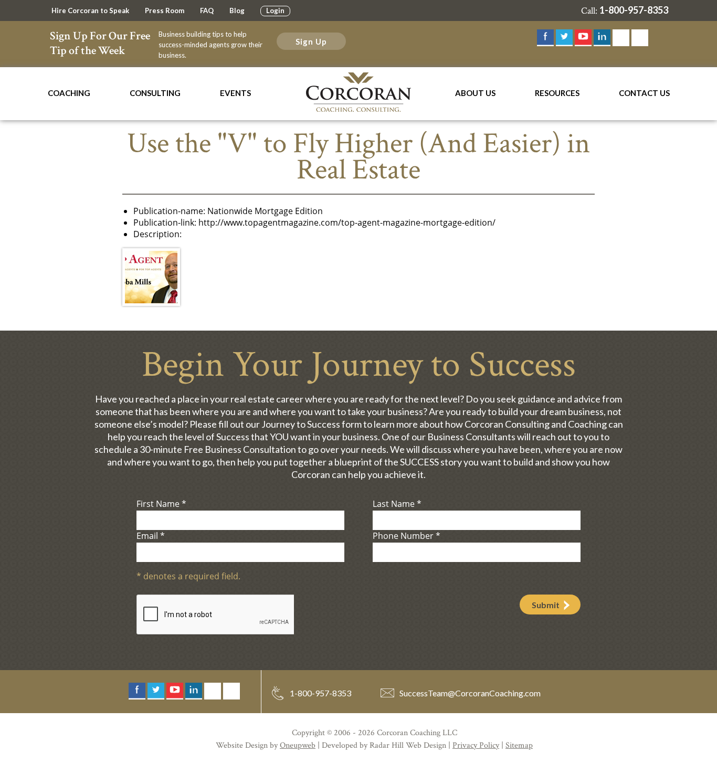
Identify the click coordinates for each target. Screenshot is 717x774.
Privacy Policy (475, 745)
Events (235, 93)
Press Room (164, 10)
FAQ (207, 10)
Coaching (69, 93)
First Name (161, 504)
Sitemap (519, 745)
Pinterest (639, 37)
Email (150, 536)
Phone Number (406, 536)
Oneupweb (297, 745)
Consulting (155, 93)
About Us (475, 93)
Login (275, 10)
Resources (557, 93)
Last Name (397, 504)
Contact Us (644, 93)
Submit (546, 605)
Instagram (621, 37)
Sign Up (311, 41)
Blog (237, 10)
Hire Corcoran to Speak (90, 10)
